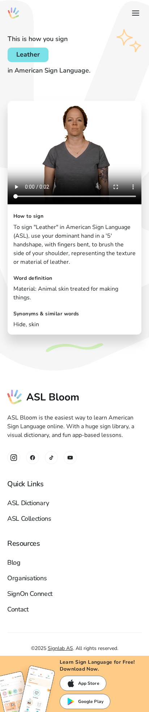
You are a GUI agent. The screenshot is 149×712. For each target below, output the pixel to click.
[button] (134, 13)
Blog (14, 562)
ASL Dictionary (28, 503)
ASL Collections (29, 518)
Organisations (27, 578)
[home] (13, 13)
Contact (17, 609)
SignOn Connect (29, 593)
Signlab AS (60, 648)
